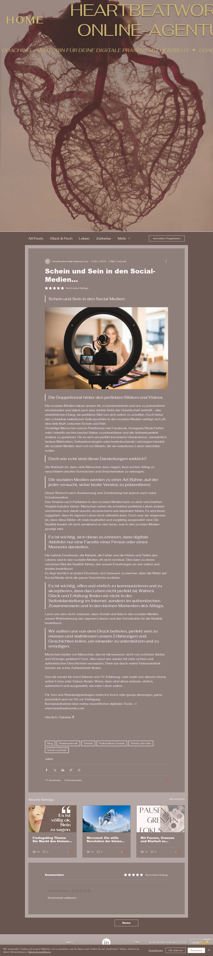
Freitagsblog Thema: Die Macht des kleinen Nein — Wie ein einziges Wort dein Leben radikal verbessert (52, 839)
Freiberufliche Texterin (112, 743)
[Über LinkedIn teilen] (62, 770)
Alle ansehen (177, 798)
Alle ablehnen (175, 950)
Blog (50, 743)
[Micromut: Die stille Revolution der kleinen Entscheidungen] (106, 818)
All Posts (35, 238)
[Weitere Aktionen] (166, 261)
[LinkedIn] (106, 942)
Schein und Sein (56, 750)
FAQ (136, 942)
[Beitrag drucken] (79, 770)
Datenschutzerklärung (39, 951)
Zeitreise (103, 238)
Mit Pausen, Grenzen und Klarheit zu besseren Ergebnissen (159, 839)
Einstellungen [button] (156, 950)
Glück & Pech (61, 238)
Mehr (122, 238)
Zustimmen (196, 950)
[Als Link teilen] (71, 770)
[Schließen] (209, 950)
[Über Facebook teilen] (46, 770)
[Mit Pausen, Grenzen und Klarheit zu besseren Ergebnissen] (160, 818)
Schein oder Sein (141, 743)
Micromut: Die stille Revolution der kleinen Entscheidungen (105, 839)
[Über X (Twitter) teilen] (54, 770)
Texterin (88, 743)
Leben (84, 238)
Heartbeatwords (68, 743)
